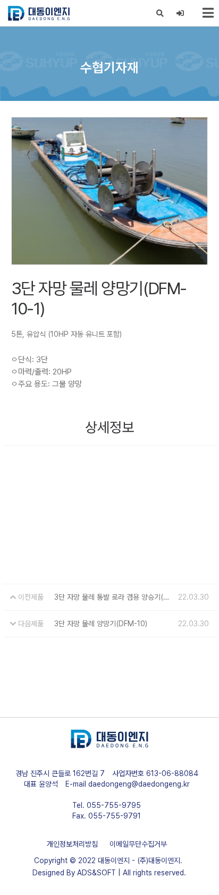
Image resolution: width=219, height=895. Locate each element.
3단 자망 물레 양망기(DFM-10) (100, 623)
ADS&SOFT (96, 872)
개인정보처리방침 (72, 844)
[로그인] (180, 13)
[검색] (160, 13)
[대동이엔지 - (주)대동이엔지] (38, 13)
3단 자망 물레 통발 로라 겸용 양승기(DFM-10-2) (114, 597)
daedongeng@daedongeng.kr (139, 784)
